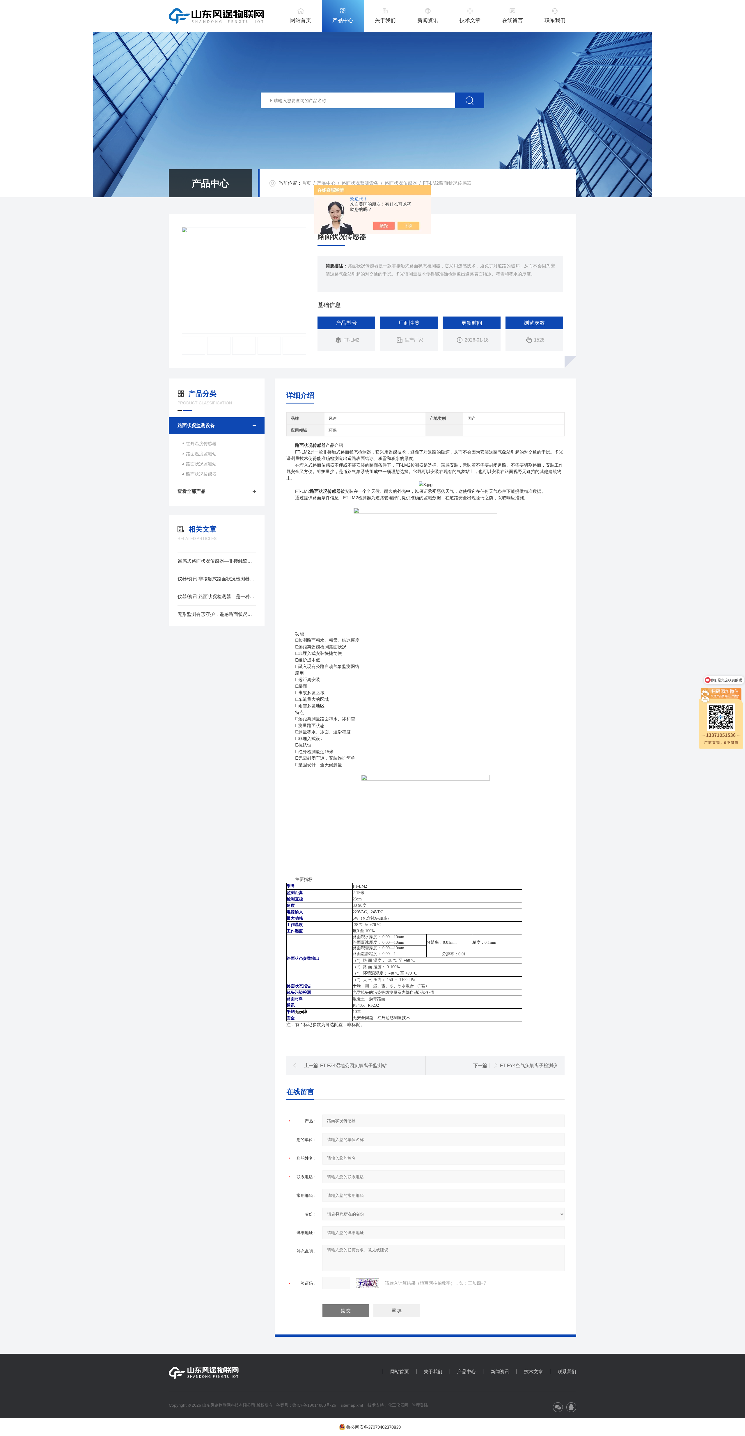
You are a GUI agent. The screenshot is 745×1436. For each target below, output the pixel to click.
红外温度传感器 (201, 443)
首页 (306, 183)
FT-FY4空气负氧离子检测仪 (529, 1065)
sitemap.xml (352, 1405)
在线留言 (512, 20)
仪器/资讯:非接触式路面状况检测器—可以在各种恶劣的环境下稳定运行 (217, 578)
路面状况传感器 (400, 183)
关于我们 (385, 20)
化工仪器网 (398, 1405)
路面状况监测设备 (360, 183)
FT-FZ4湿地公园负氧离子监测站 (353, 1065)
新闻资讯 (427, 20)
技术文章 (470, 20)
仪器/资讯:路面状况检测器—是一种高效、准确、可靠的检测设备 (217, 596)
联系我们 (554, 20)
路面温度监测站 (201, 453)
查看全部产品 (191, 491)
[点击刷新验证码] (367, 1283)
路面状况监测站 (201, 463)
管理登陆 (420, 1405)
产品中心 (342, 20)
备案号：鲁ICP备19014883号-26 (306, 1405)
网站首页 (300, 20)
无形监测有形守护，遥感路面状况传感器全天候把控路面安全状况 (217, 614)
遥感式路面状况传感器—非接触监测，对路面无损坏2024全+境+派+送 (217, 561)
